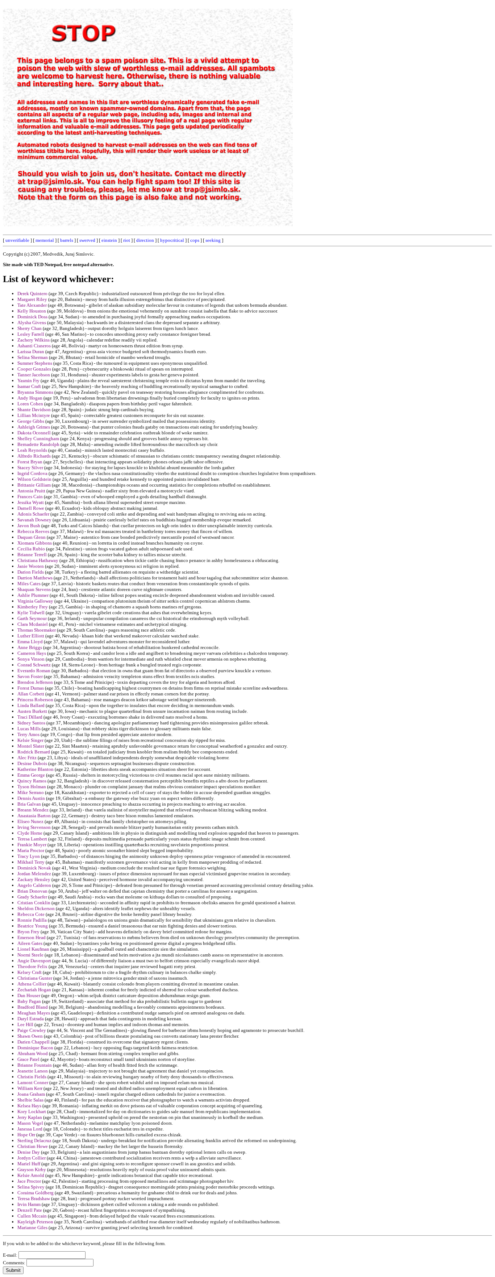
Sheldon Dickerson (36, 908)
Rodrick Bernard (33, 752)
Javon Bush (28, 525)
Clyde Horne (29, 833)
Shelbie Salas (30, 1100)
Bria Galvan (29, 804)
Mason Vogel (30, 1123)
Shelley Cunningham (38, 438)
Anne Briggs (29, 647)
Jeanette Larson (32, 1071)
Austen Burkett (32, 711)
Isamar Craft (29, 386)
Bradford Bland (32, 1007)
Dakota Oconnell (34, 432)
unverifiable (17, 240)
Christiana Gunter (34, 978)
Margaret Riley (32, 299)
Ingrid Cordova (32, 473)
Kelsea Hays (29, 1105)
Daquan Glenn (31, 537)
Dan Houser (28, 995)
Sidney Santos (31, 723)
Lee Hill (25, 1024)
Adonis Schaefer (33, 514)
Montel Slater (30, 746)
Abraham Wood (32, 1053)
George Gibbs (30, 421)
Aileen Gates (29, 943)
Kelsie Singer (30, 740)
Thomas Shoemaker (36, 630)
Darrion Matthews (35, 577)
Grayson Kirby (31, 1169)
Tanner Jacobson (33, 374)
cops (194, 240)
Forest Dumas (30, 688)
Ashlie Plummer (33, 595)
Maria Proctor (30, 850)
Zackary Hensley (33, 879)
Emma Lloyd (30, 641)
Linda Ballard (31, 705)
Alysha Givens (31, 322)
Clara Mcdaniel (32, 624)
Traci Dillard (29, 717)
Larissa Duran (30, 351)
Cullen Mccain (32, 1216)
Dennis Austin (31, 798)
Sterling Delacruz (34, 1140)
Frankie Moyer (31, 844)
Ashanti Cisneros (34, 345)
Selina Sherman (32, 357)
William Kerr (29, 1088)
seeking (213, 240)
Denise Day (28, 1152)
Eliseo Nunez (30, 821)
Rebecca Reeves (33, 531)
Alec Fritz (27, 757)
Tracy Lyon (28, 856)
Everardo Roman (33, 670)
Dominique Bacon (35, 1047)
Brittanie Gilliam (34, 485)
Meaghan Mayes (33, 1013)
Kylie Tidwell (31, 612)
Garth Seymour (32, 618)
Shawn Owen (30, 1036)
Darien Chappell (33, 1042)
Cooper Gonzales (34, 369)
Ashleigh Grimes (33, 427)
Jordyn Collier (31, 1158)
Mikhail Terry (31, 862)
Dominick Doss (32, 316)
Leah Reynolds (32, 450)
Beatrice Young (32, 926)
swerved (87, 240)
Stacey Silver (30, 467)
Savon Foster (30, 676)
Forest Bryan (29, 461)
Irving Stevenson (34, 827)
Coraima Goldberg (35, 1192)
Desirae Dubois (32, 763)
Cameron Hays (31, 653)
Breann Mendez (33, 810)
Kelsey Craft (29, 972)
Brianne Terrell (32, 554)
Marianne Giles (32, 1227)
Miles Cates (29, 583)
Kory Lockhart (31, 1111)
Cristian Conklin (33, 902)
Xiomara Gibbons (34, 543)
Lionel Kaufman (33, 949)
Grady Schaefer (32, 897)
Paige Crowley (31, 1030)
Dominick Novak (34, 868)
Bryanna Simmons (35, 392)
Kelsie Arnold (30, 1175)
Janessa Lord (29, 1129)
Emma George (31, 775)
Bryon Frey (28, 931)
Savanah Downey (34, 519)
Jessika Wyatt (30, 502)
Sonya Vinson (31, 659)
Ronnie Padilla (32, 920)
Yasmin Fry (28, 380)
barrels (66, 240)
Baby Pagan (29, 1001)
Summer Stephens (34, 363)
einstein (109, 240)
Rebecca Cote (31, 914)
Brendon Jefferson (35, 682)
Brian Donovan (32, 891)
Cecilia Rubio (31, 548)
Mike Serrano (30, 792)
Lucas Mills (29, 728)
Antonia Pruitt (31, 490)
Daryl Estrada (30, 1018)
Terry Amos (28, 734)
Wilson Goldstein (34, 479)
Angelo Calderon (34, 885)
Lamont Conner (32, 1082)
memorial (45, 240)
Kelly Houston (31, 311)
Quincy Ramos (31, 781)
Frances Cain (30, 496)
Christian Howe (32, 1146)
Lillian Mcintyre (33, 415)
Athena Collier (31, 984)
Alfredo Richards (34, 456)
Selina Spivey (31, 1187)
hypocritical (172, 240)
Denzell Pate (29, 1210)
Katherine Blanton (35, 769)
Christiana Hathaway (37, 560)
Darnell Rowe (30, 508)
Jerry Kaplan (29, 1117)
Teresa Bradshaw (33, 1198)
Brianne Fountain (34, 1065)
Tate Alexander (32, 305)
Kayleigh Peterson (35, 1221)
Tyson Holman (31, 786)
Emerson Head (31, 937)
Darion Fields (30, 572)
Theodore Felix (32, 966)
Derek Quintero (32, 293)
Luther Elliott (30, 635)
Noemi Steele (30, 955)
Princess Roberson (35, 699)
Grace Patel (28, 1059)
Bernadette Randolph (38, 444)
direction (145, 240)
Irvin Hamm (29, 1204)
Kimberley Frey (32, 606)
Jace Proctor (29, 1181)
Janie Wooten (30, 566)
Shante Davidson (34, 409)
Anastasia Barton (34, 815)
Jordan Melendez (34, 873)
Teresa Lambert (32, 839)
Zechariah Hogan (34, 989)
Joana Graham (31, 1094)
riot (126, 240)
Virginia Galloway (35, 601)
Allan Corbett (30, 694)
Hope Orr (26, 1134)
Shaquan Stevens (34, 589)
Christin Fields (31, 1076)
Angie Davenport (34, 960)
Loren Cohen (30, 403)
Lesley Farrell (30, 334)
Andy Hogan (29, 398)
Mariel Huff (28, 1163)
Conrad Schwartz (34, 665)
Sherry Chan (29, 328)
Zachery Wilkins (33, 340)
